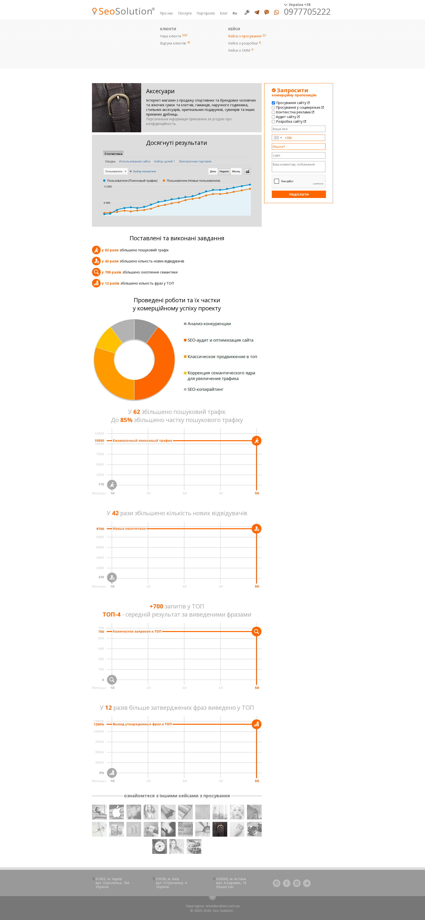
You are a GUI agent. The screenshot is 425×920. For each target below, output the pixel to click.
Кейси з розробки (243, 43)
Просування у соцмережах (298, 107)
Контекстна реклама (293, 112)
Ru (235, 13)
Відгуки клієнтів (173, 43)
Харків (117, 878)
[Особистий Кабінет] (246, 12)
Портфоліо (206, 13)
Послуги (185, 13)
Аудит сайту (286, 116)
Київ (175, 878)
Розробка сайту (289, 121)
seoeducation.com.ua (222, 906)
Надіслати (299, 194)
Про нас (166, 13)
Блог (224, 13)
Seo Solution (223, 910)
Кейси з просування (244, 36)
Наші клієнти (170, 36)
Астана (240, 878)
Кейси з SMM (239, 50)
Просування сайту (291, 102)
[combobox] (277, 138)
